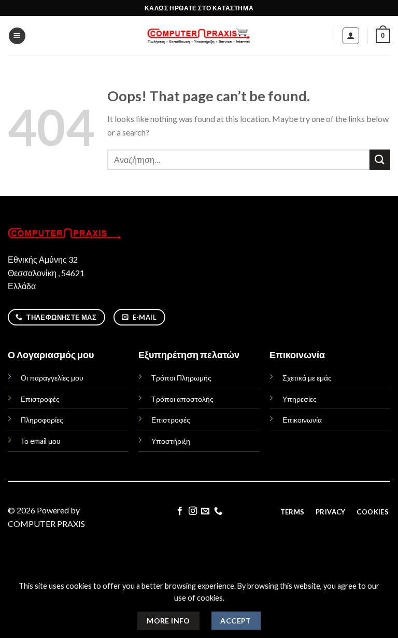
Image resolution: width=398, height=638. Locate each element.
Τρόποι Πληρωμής (181, 377)
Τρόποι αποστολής (182, 399)
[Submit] (379, 160)
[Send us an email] (205, 511)
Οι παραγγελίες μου (52, 377)
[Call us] (218, 511)
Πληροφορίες (42, 419)
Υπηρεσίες (299, 399)
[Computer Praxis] (199, 36)
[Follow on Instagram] (193, 511)
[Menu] (17, 36)
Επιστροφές (40, 399)
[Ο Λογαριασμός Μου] (351, 36)
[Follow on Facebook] (180, 511)
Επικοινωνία (302, 419)
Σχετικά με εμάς (307, 377)
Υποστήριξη (170, 441)
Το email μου (41, 441)
